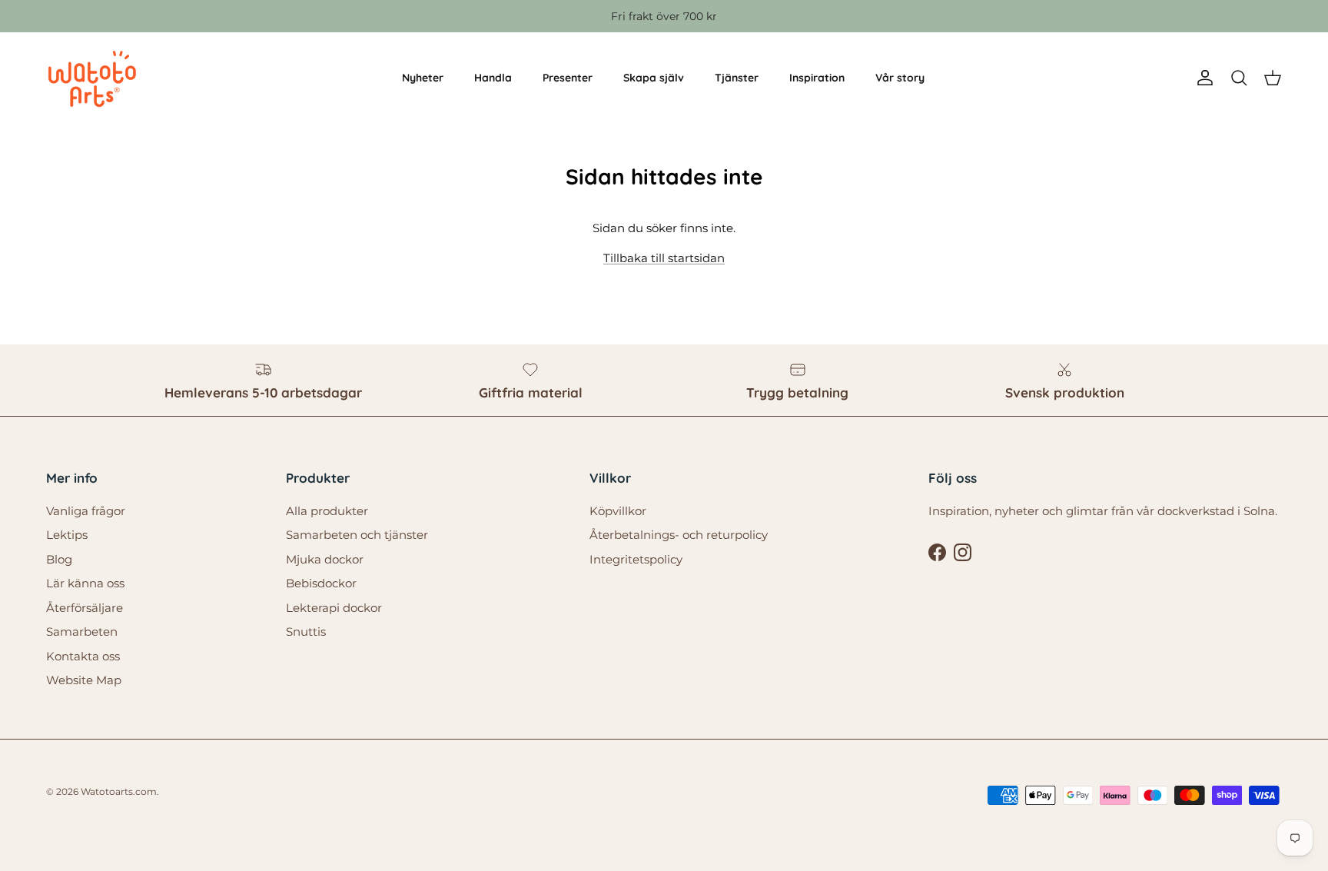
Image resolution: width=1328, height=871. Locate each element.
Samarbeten (82, 631)
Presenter (568, 78)
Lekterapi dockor (334, 607)
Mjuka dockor (325, 559)
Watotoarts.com (119, 791)
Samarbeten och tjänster (357, 534)
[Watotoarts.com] (92, 78)
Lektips (67, 534)
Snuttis (306, 631)
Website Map (83, 680)
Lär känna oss (85, 583)
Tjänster (737, 78)
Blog (59, 559)
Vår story (900, 78)
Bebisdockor (321, 583)
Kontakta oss (83, 656)
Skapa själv (653, 78)
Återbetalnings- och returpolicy (678, 534)
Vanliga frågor (85, 511)
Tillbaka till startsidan (664, 258)
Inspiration (817, 78)
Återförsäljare (84, 607)
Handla (493, 78)
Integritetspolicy (635, 559)
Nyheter (422, 78)
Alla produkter (327, 511)
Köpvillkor (617, 511)
